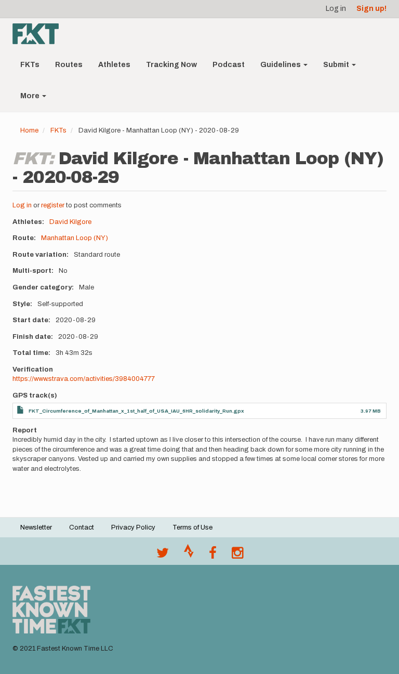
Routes (69, 65)
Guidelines (281, 65)
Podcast (228, 65)
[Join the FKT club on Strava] (189, 555)
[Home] (39, 33)
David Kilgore (70, 222)
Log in (336, 8)
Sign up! (371, 8)
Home (29, 130)
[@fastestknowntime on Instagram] (237, 555)
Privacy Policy (133, 527)
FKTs (29, 65)
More (30, 96)
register (52, 205)
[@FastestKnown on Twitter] (162, 555)
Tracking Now (171, 65)
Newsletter (36, 527)
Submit (337, 65)
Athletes (114, 65)
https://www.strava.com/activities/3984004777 (83, 378)
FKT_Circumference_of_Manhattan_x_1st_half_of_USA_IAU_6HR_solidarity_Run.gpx (136, 411)
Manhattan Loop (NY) (74, 238)
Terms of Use (192, 527)
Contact (81, 527)
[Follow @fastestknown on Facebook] (213, 555)
